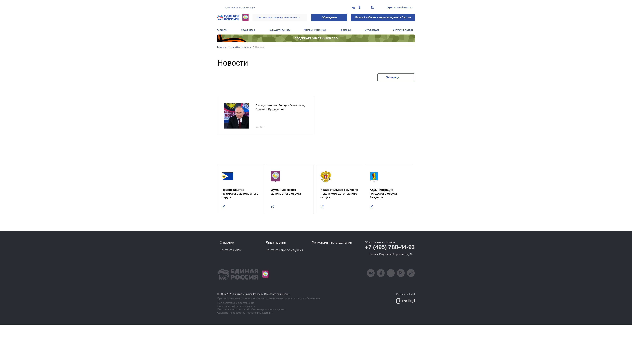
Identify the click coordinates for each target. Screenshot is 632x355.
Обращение (329, 17)
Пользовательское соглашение (235, 303)
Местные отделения (315, 29)
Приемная (345, 29)
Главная (221, 47)
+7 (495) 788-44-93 (390, 247)
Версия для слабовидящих (399, 7)
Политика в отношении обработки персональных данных (251, 309)
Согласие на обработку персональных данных (244, 312)
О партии (222, 29)
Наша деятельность (279, 29)
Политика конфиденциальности (236, 306)
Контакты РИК (230, 250)
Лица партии (248, 29)
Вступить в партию (403, 29)
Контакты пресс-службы (284, 250)
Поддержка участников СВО (316, 38)
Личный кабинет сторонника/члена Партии (383, 17)
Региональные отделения (332, 242)
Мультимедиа (372, 29)
